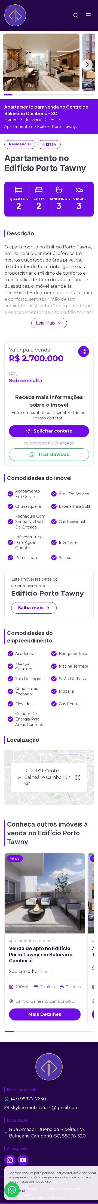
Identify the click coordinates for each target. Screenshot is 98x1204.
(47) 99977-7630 (28, 1098)
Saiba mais (30, 607)
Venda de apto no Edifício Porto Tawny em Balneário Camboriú (40, 954)
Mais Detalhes (44, 1014)
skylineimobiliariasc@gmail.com (45, 1107)
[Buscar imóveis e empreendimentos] (76, 15)
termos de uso (40, 1181)
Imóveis (33, 119)
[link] (41, 126)
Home (10, 119)
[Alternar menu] (88, 15)
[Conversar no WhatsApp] (12, 1189)
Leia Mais (45, 323)
